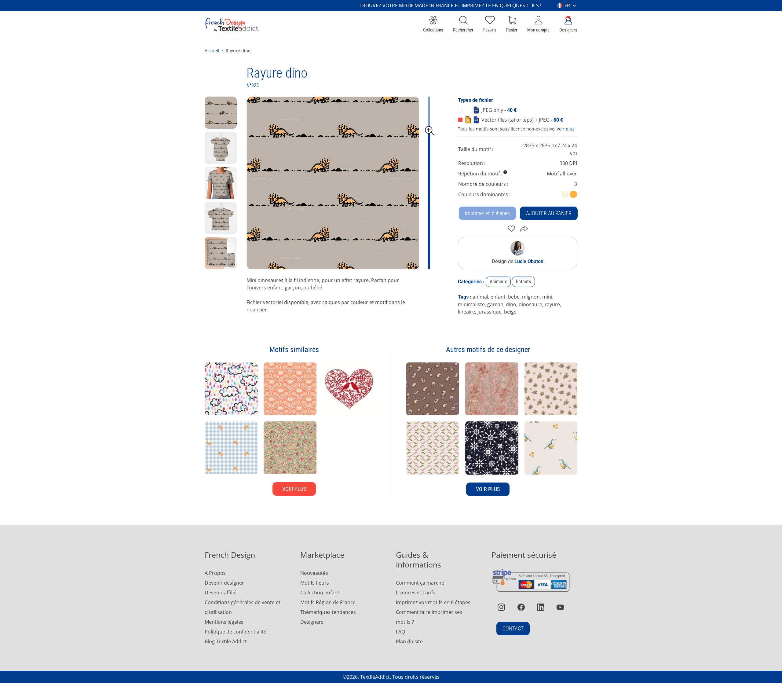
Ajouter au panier (549, 213)
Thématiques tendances (328, 612)
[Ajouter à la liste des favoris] (511, 228)
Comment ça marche (420, 582)
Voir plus (566, 129)
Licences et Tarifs (415, 592)
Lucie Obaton (528, 261)
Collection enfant (319, 592)
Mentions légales (224, 622)
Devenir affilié (220, 592)
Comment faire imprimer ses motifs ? (429, 617)
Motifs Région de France (328, 602)
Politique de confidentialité (235, 631)
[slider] (429, 131)
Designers (311, 622)
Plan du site (409, 641)
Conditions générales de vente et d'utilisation (242, 607)
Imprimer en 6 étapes (487, 213)
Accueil (212, 50)
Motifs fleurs (314, 582)
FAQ (400, 631)
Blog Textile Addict (226, 641)
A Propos (215, 573)
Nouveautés (314, 573)
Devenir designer (224, 582)
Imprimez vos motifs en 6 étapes (433, 602)
